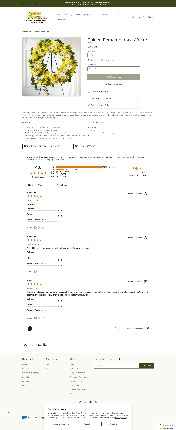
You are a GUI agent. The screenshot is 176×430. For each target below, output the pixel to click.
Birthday (25, 368)
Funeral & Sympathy (30, 373)
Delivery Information (79, 377)
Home (24, 31)
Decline (113, 424)
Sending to (95, 64)
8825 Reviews (41, 177)
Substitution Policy (78, 390)
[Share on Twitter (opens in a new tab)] (39, 227)
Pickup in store (107, 60)
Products (26, 381)
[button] (84, 14)
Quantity (91, 51)
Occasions (26, 377)
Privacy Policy (121, 418)
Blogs (48, 368)
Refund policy (76, 385)
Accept (87, 424)
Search (49, 364)
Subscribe (146, 365)
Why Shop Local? (77, 373)
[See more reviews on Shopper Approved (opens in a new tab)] (43, 227)
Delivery (94, 60)
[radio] (88, 167)
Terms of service (77, 394)
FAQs (72, 364)
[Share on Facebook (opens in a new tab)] (35, 228)
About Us (26, 385)
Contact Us (74, 368)
